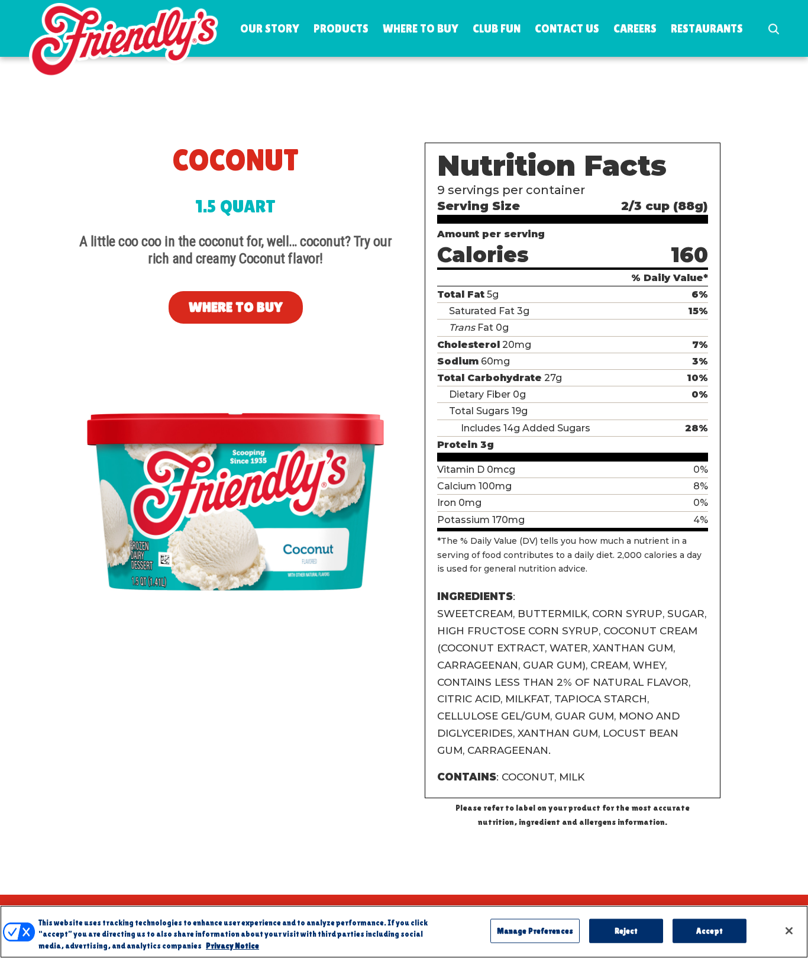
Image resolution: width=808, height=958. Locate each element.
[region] (404, 931)
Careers (635, 28)
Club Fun (497, 28)
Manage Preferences (535, 930)
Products (341, 28)
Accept (709, 930)
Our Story (269, 28)
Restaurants (707, 28)
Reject (626, 930)
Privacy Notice (232, 945)
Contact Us (567, 28)
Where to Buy (420, 28)
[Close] (789, 931)
